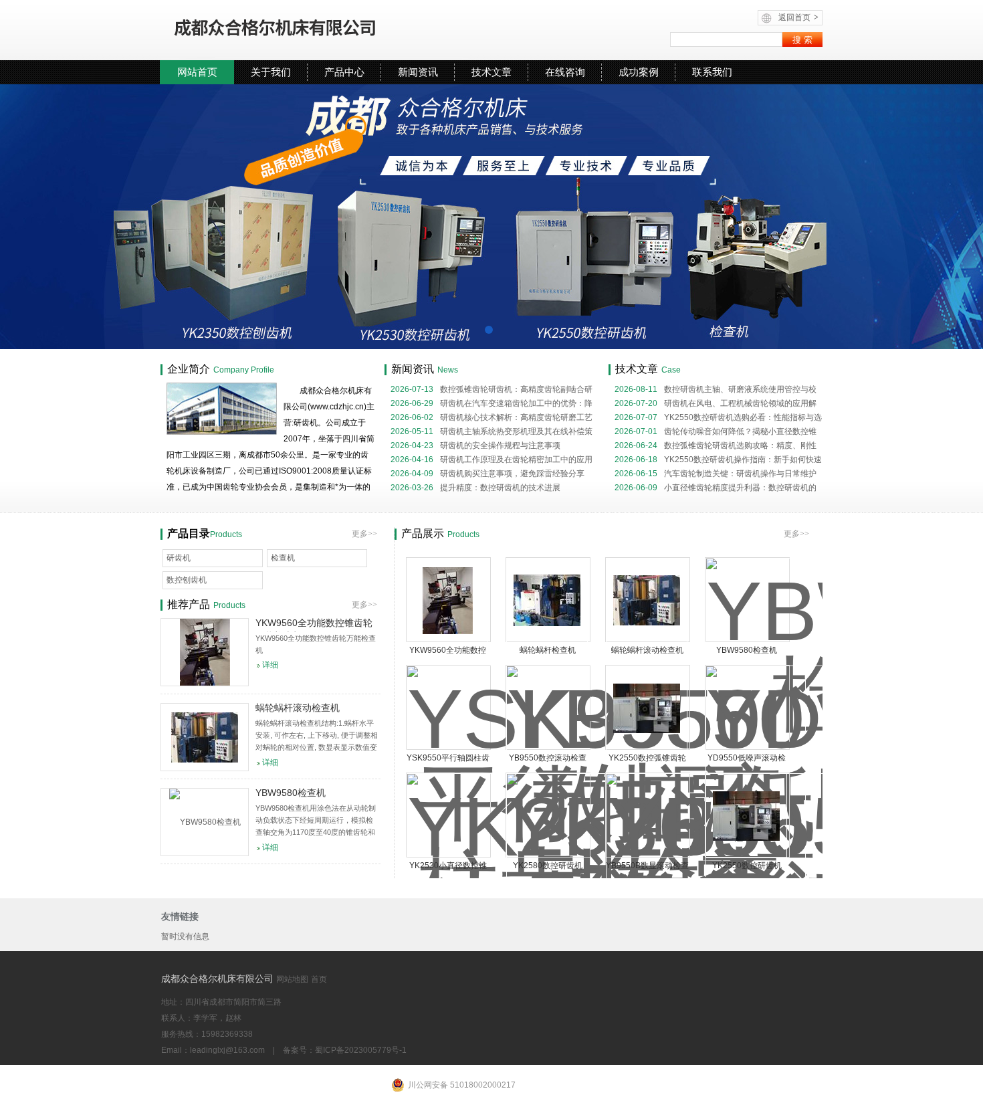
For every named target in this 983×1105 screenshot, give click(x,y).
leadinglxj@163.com (227, 1050)
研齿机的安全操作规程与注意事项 (475, 445)
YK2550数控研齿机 (747, 865)
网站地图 (292, 979)
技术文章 (491, 72)
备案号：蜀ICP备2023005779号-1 (345, 1050)
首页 (319, 979)
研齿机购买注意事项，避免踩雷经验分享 (487, 473)
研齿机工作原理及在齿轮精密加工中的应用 (491, 459)
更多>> (796, 533)
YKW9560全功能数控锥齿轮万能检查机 (313, 624)
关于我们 (271, 72)
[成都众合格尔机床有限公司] (314, 30)
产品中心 (344, 72)
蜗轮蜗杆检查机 (548, 650)
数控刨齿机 (187, 580)
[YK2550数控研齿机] (746, 815)
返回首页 (798, 17)
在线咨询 (565, 72)
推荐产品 (188, 604)
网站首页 (197, 72)
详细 (270, 665)
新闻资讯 (418, 72)
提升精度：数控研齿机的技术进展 (475, 487)
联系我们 (712, 72)
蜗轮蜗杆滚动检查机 (647, 650)
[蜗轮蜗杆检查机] (547, 600)
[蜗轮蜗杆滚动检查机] (646, 600)
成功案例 (639, 72)
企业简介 (188, 369)
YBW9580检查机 (746, 650)
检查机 (283, 558)
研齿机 (179, 558)
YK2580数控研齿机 (547, 865)
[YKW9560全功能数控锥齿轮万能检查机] (447, 600)
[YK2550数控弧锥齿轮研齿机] (646, 708)
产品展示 (422, 533)
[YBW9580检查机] (204, 822)
